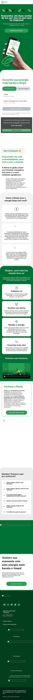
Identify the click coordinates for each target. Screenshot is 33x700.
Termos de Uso (7, 621)
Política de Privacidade (9, 624)
